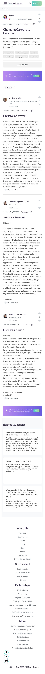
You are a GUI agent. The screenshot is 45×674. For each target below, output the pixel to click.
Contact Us (22, 555)
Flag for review (11, 190)
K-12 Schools (22, 590)
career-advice (8, 53)
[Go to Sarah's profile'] (5, 19)
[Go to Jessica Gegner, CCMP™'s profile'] (5, 205)
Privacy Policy (22, 644)
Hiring (22, 544)
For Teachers (22, 576)
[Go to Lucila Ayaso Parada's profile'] (5, 318)
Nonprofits (22, 594)
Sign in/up (36, 3)
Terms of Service (22, 640)
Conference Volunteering (22, 616)
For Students (22, 569)
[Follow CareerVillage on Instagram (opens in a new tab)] (6, 661)
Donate (22, 580)
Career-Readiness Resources (23, 626)
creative (18, 53)
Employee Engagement (22, 601)
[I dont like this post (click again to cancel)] (39, 104)
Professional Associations (22, 612)
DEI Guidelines (22, 637)
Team (22, 540)
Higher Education (22, 597)
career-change (9, 57)
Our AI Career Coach (22, 559)
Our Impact (22, 537)
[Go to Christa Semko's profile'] (5, 103)
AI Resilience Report (22, 629)
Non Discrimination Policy (22, 648)
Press (22, 551)
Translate (27, 24)
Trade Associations (22, 608)
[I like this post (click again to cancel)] (39, 14)
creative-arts (34, 57)
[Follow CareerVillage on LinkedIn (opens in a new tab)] (6, 657)
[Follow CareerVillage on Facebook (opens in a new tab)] (6, 652)
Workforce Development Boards (22, 605)
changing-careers (21, 57)
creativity (34, 53)
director (25, 53)
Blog (22, 548)
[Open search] (30, 3)
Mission (22, 533)
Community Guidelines (22, 633)
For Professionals (22, 573)
